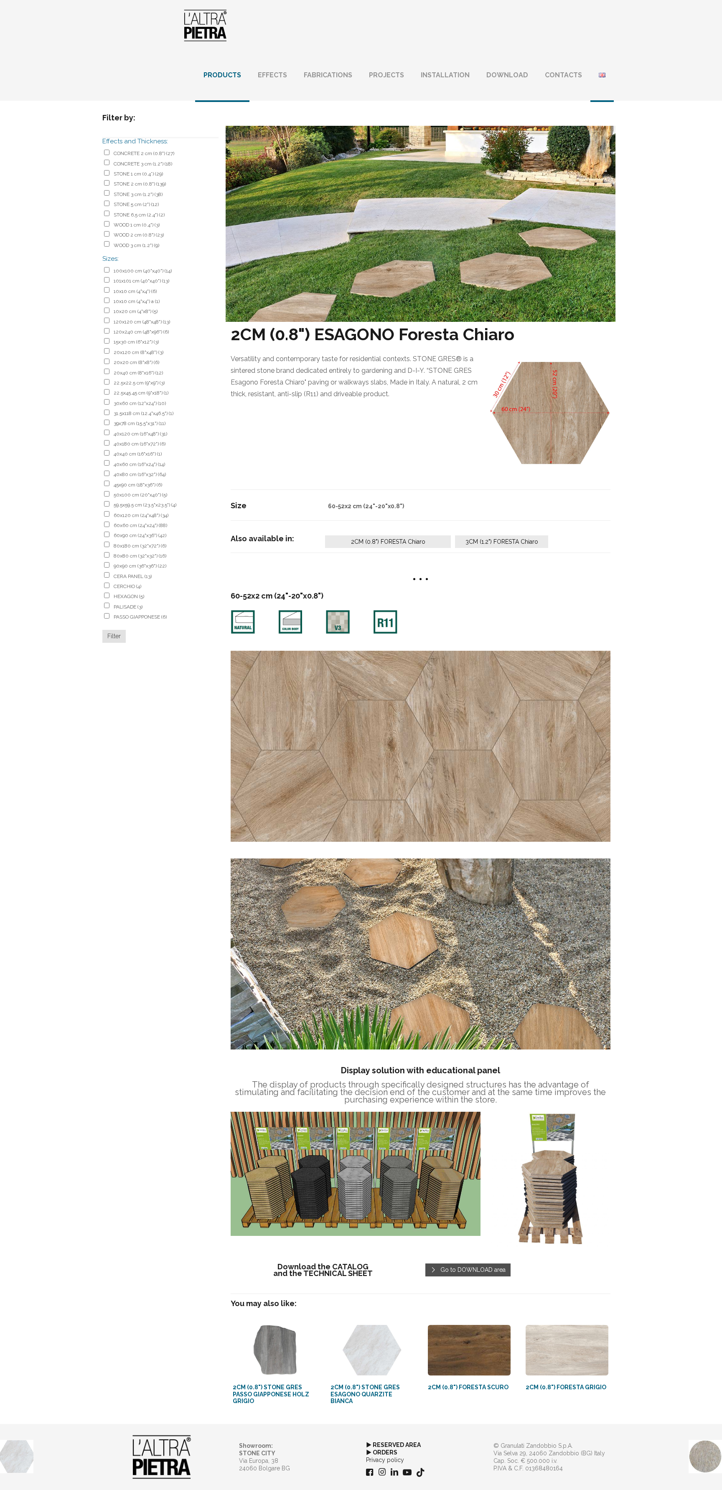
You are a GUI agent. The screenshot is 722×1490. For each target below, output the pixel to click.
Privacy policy (385, 1460)
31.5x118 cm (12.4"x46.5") (143, 413)
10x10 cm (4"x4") (135, 291)
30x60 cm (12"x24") (140, 403)
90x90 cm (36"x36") (140, 566)
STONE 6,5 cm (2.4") (139, 215)
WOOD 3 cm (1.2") (136, 245)
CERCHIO (127, 586)
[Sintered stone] (205, 25)
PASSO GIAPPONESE (140, 617)
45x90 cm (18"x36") (138, 485)
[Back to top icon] (682, 1473)
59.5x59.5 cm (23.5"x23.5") (145, 505)
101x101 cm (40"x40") (141, 281)
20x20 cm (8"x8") (136, 362)
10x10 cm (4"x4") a (137, 301)
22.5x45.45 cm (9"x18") (141, 393)
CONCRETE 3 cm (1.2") (143, 164)
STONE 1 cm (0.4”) (138, 174)
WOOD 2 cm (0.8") (139, 235)
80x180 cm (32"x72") (140, 546)
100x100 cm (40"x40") (143, 271)
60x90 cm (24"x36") (140, 535)
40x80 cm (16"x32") (140, 474)
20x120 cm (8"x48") (138, 352)
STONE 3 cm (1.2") (138, 194)
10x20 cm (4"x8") (136, 311)
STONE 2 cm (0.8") (140, 184)
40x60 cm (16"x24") (139, 464)
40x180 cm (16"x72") (139, 444)
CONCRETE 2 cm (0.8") (144, 153)
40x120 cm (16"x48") (140, 434)
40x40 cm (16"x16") (138, 454)
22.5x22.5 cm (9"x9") (139, 383)
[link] (550, 412)
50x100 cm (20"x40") (140, 495)
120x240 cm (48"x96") (141, 332)
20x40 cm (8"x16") (138, 373)
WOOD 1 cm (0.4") (137, 225)
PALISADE (128, 607)
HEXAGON (129, 596)
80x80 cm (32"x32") (140, 556)
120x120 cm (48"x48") (142, 322)
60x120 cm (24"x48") (141, 515)
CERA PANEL (133, 576)
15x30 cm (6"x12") (136, 342)
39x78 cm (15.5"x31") (139, 423)
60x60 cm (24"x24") (140, 525)
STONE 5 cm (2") (136, 204)
